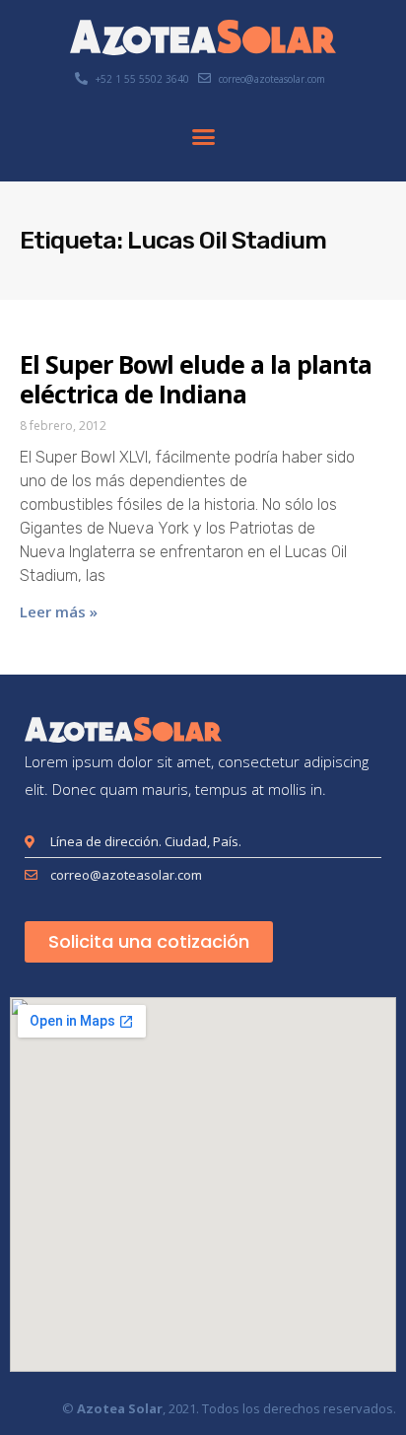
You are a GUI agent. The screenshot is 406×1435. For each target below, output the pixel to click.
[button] (203, 137)
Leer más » (59, 611)
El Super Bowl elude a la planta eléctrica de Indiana (196, 378)
